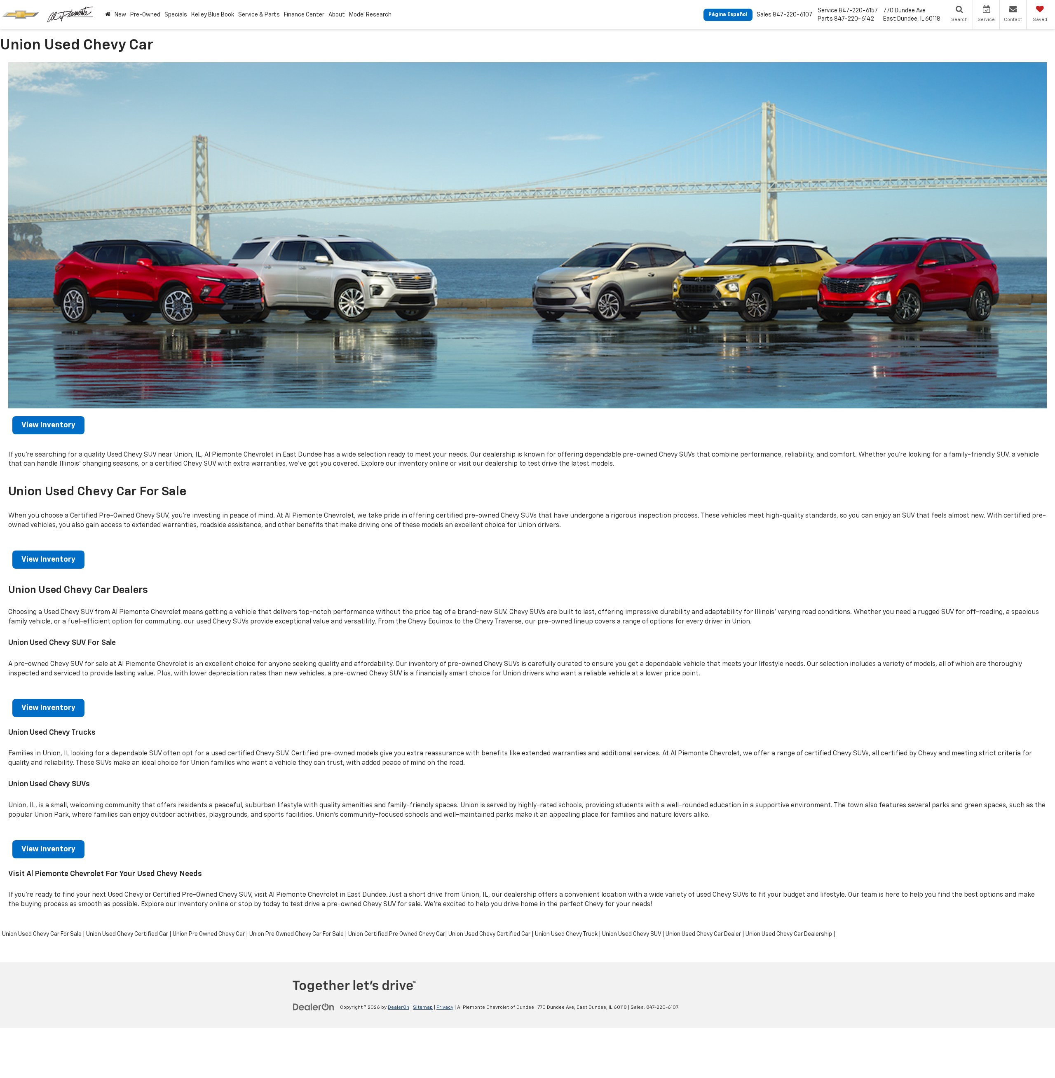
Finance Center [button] (304, 15)
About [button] (336, 15)
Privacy (444, 1007)
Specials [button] (175, 15)
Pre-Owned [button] (145, 15)
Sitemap (423, 1007)
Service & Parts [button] (259, 15)
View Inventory (48, 425)
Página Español (728, 14)
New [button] (120, 15)
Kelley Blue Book (212, 15)
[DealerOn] (314, 1007)
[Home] (108, 14)
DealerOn (398, 1007)
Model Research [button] (370, 15)
